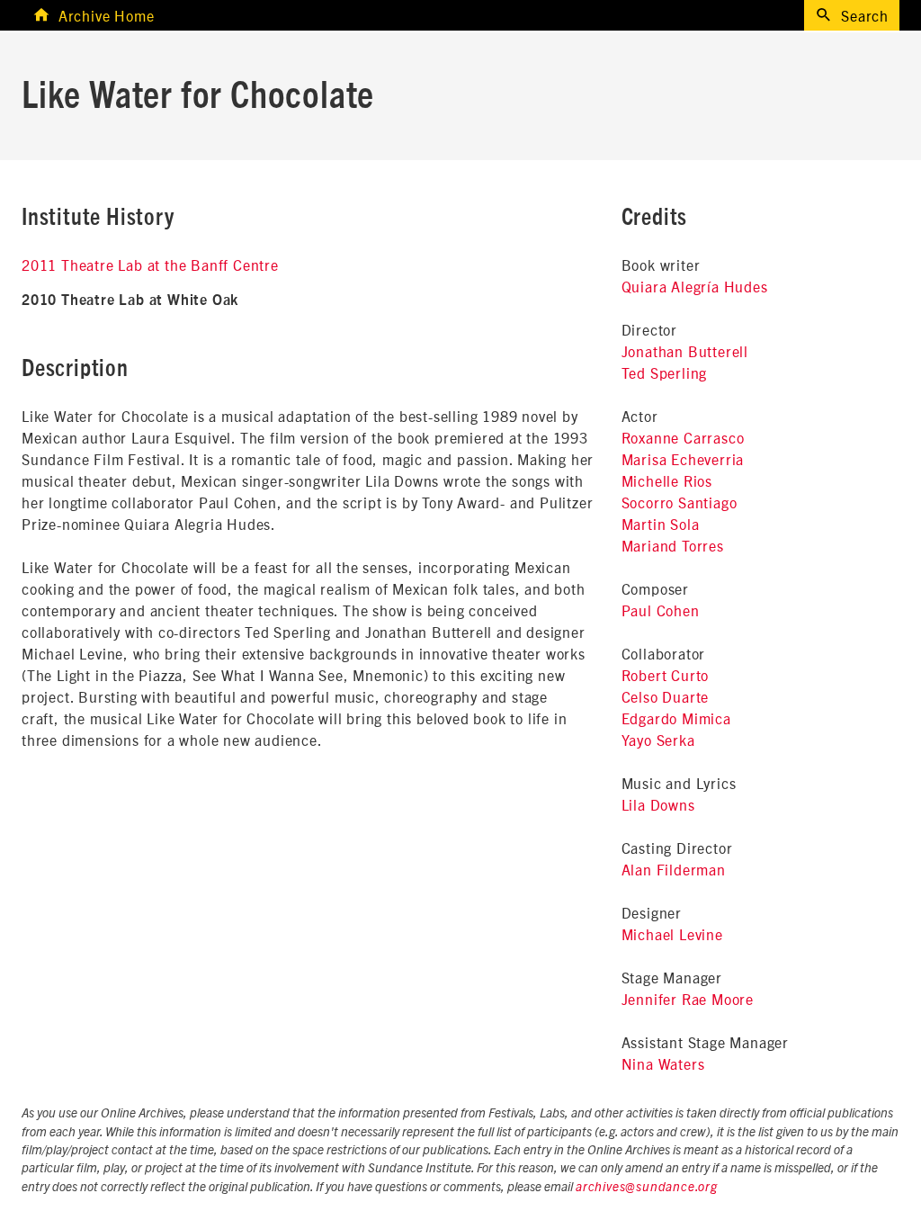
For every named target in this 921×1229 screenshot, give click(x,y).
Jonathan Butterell (684, 351)
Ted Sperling (664, 372)
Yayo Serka (658, 740)
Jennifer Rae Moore (687, 999)
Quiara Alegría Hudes (694, 286)
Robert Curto (665, 675)
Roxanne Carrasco (683, 437)
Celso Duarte (665, 696)
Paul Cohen (660, 610)
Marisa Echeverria (683, 459)
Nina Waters (663, 1063)
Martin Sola (660, 524)
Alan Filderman (673, 869)
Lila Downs (658, 804)
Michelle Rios (666, 480)
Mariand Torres (672, 545)
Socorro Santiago (679, 502)
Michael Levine (672, 934)
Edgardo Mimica (676, 718)
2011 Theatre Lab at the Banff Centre (150, 265)
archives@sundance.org (647, 1187)
